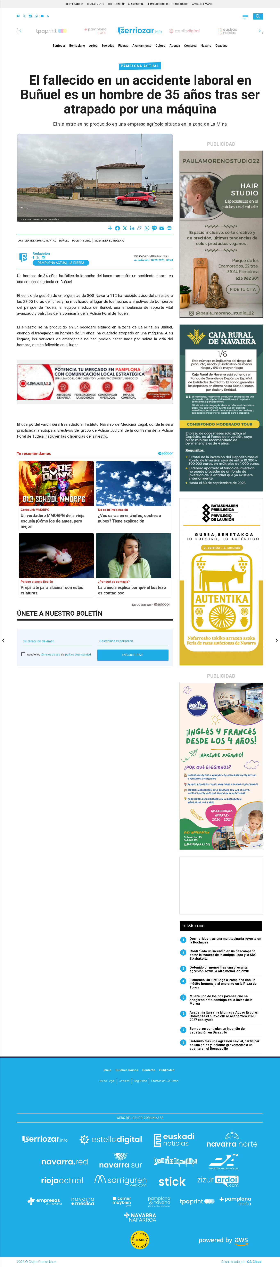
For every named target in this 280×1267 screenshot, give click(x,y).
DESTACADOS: (74, 4)
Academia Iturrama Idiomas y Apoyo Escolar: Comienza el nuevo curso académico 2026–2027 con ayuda (220, 1016)
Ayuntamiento (141, 45)
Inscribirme (133, 655)
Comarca (190, 45)
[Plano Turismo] (159, 1201)
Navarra (206, 45)
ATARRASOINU (136, 4)
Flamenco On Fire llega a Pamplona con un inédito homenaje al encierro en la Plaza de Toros (219, 983)
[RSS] (48, 16)
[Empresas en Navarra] (44, 1201)
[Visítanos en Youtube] (42, 16)
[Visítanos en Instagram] (30, 16)
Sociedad (107, 45)
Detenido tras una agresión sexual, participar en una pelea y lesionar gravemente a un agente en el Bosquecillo (221, 1045)
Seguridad (140, 1081)
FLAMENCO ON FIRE (158, 4)
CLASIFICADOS (180, 4)
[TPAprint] (197, 1201)
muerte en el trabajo (109, 240)
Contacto (148, 1070)
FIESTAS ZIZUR (95, 4)
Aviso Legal (107, 1081)
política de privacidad (78, 654)
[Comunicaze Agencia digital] (140, 1100)
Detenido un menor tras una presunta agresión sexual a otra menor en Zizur (215, 969)
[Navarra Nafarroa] (140, 1217)
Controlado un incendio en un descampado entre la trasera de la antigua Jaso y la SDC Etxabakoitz (219, 955)
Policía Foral (81, 240)
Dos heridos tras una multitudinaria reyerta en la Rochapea (221, 940)
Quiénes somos (126, 1070)
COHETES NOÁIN (116, 4)
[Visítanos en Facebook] (18, 16)
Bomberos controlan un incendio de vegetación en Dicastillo (213, 1030)
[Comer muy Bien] (121, 1201)
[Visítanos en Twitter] (24, 16)
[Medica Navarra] (82, 1201)
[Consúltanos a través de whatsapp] (36, 16)
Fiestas (123, 45)
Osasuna (221, 45)
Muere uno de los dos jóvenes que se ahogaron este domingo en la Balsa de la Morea (217, 1000)
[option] (140, 31)
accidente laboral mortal (37, 240)
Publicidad (166, 1070)
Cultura (160, 45)
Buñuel (64, 240)
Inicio (107, 1070)
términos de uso (50, 654)
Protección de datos (164, 1081)
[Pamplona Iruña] (235, 1201)
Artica (93, 45)
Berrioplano (77, 45)
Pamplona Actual (140, 66)
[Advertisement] (221, 885)
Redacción (41, 253)
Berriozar (59, 45)
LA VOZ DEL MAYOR (202, 4)
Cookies (124, 1081)
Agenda (175, 45)
